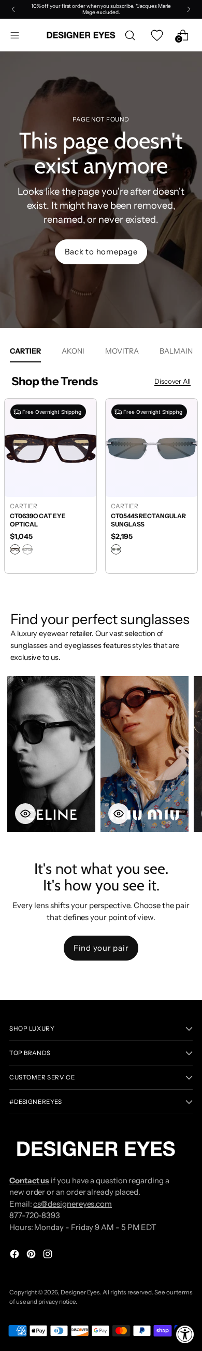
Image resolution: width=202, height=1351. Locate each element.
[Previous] (13, 9)
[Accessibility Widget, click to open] (185, 1334)
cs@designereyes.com (72, 1204)
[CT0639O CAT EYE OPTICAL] (50, 447)
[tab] (73, 351)
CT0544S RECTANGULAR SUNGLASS (148, 520)
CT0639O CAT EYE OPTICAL (38, 520)
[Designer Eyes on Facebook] (15, 1256)
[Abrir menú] (14, 35)
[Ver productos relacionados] (25, 813)
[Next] (188, 9)
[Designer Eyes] (82, 35)
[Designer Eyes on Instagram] (48, 1256)
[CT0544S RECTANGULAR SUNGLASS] (151, 447)
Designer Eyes (80, 1292)
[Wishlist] (156, 35)
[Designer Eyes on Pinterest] (32, 1256)
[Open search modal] (129, 35)
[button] (51, 754)
